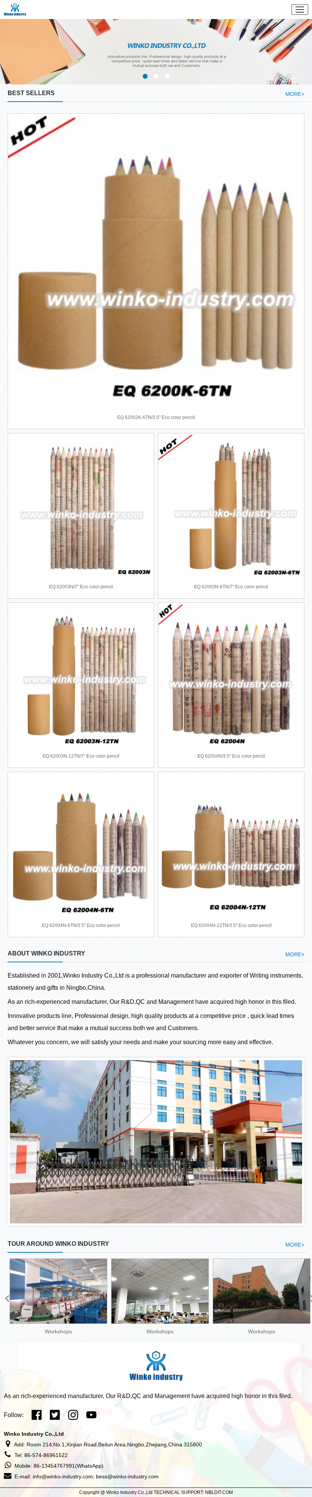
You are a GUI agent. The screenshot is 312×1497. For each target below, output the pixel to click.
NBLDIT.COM (219, 1492)
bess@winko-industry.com (127, 1476)
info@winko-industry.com (63, 1476)
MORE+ (294, 94)
